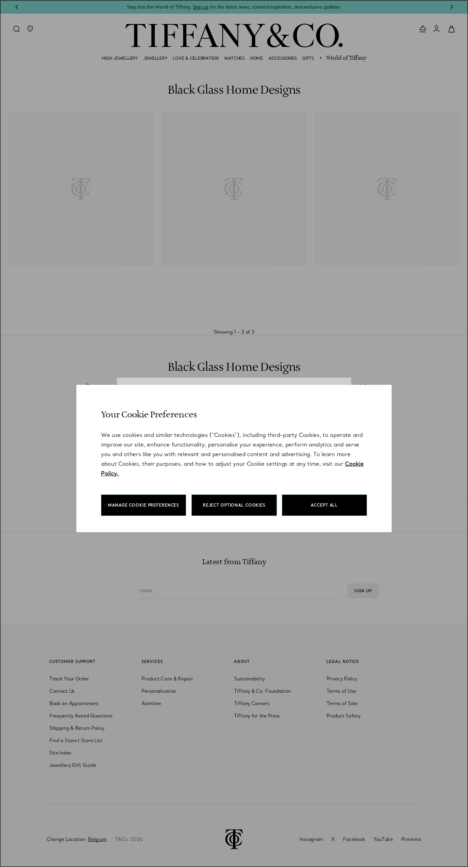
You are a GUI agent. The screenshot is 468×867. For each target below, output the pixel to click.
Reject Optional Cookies (234, 505)
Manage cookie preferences (143, 505)
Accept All (324, 505)
